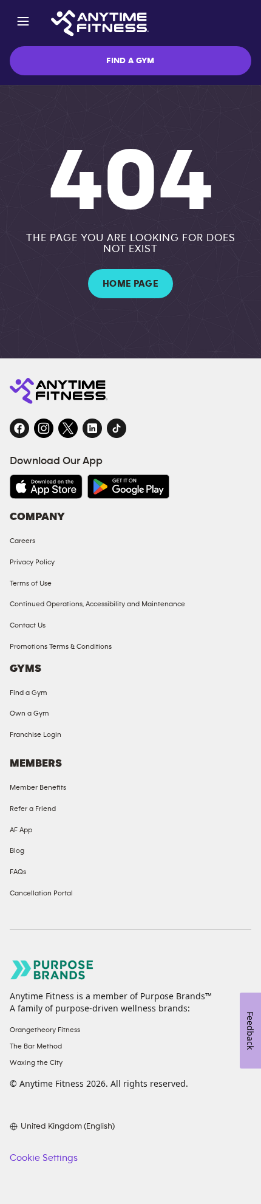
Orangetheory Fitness (45, 1029)
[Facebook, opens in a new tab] (19, 428)
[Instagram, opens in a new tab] (43, 428)
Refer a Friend (33, 808)
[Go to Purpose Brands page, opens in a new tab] (52, 969)
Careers (22, 540)
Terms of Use (31, 583)
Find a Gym (28, 692)
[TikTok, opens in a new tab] (116, 428)
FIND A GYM (130, 60)
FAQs (18, 871)
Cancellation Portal (41, 893)
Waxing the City (36, 1062)
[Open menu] (23, 23)
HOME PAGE (130, 284)
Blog (17, 850)
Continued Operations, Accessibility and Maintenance (97, 603)
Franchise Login (35, 734)
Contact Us (28, 625)
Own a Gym (29, 713)
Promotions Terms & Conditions (61, 646)
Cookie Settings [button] (44, 1158)
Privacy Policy (32, 562)
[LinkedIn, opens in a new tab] (92, 428)
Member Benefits (38, 787)
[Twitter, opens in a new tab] (68, 428)
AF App (21, 829)
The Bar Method (36, 1046)
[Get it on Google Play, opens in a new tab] (128, 486)
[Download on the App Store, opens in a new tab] (46, 486)
